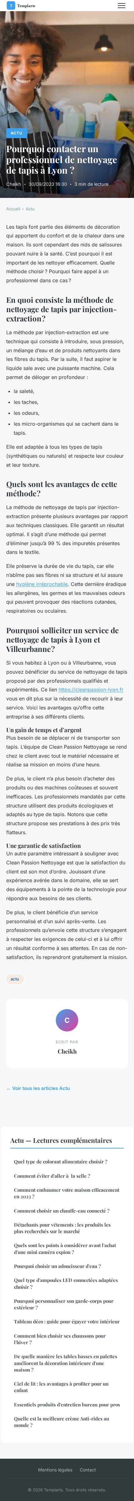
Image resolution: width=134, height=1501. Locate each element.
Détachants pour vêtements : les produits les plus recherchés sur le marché (62, 1228)
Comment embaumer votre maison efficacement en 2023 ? (66, 1193)
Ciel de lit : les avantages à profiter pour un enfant (61, 1387)
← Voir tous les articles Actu (38, 1088)
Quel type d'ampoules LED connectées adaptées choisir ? (66, 1283)
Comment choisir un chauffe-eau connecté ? (61, 1211)
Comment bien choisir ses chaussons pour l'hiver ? (60, 1339)
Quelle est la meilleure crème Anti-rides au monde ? (61, 1421)
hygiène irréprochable (42, 584)
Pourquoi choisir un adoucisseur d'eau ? (57, 1266)
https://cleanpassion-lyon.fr (91, 689)
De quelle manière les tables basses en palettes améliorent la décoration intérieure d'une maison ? (65, 1363)
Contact (88, 1469)
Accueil (13, 208)
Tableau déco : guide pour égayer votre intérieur (67, 1321)
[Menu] (121, 6)
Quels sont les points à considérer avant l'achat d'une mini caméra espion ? (65, 1248)
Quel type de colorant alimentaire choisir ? (60, 1161)
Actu (16, 133)
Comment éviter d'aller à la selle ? (52, 1176)
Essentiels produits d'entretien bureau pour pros (67, 1404)
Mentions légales (55, 1469)
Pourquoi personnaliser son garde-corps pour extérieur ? (63, 1304)
